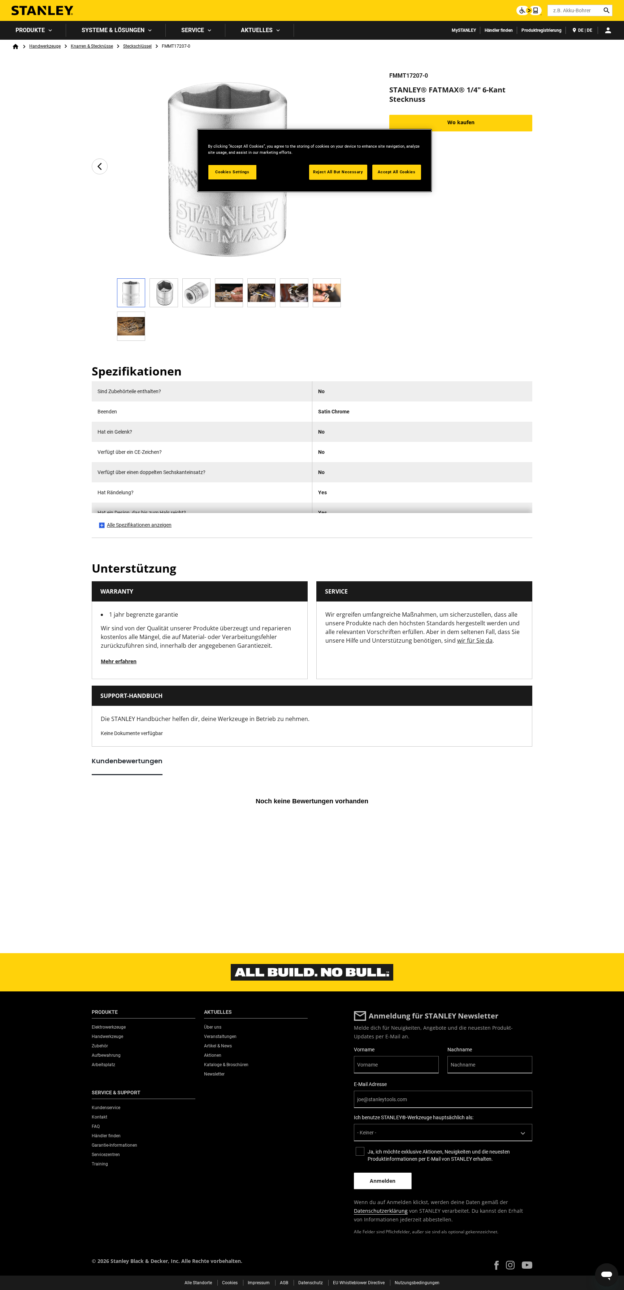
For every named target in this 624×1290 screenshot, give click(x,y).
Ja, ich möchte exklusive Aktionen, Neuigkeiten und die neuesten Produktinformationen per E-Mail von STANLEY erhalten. (439, 1155)
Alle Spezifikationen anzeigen (139, 525)
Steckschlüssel (137, 46)
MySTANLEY (464, 30)
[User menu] (608, 30)
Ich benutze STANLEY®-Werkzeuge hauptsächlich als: (413, 1117)
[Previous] (100, 166)
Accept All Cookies (396, 171)
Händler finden (499, 30)
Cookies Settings (232, 171)
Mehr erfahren (118, 661)
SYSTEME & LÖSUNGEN (113, 30)
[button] (496, 1265)
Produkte (30, 30)
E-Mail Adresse (370, 1084)
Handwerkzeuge (45, 46)
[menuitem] (33, 30)
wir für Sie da (475, 640)
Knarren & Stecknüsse (92, 46)
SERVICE (192, 30)
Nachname (459, 1049)
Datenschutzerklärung (381, 1210)
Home (15, 46)
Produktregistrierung (541, 30)
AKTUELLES (257, 30)
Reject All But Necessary (338, 171)
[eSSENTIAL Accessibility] (529, 10)
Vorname (364, 1049)
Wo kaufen (460, 122)
